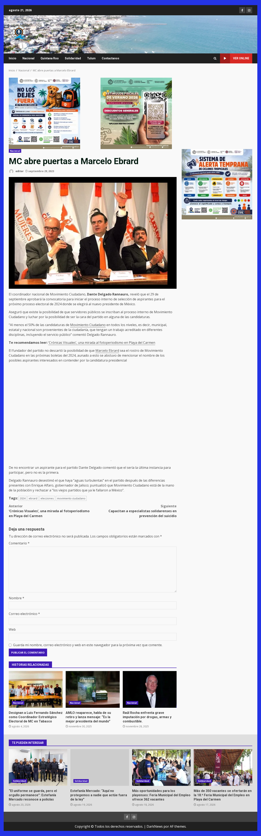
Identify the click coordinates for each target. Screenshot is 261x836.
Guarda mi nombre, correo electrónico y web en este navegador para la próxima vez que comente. (87, 645)
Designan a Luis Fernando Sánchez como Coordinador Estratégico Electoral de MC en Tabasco (36, 689)
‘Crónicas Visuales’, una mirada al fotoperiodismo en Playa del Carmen (101, 342)
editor (19, 171)
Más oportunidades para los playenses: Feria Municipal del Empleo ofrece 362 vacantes (161, 767)
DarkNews (155, 826)
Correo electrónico (24, 614)
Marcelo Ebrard (107, 350)
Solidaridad (73, 58)
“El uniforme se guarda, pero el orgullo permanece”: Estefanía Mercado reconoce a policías (38, 767)
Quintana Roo (50, 58)
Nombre (16, 598)
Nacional (28, 58)
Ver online (241, 58)
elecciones (47, 498)
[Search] (215, 58)
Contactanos (110, 58)
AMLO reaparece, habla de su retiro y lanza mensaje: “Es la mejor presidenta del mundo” (92, 689)
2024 (22, 498)
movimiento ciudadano (71, 498)
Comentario (19, 543)
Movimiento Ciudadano (88, 325)
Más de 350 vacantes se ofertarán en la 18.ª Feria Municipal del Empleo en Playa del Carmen (223, 767)
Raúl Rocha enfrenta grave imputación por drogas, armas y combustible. (150, 689)
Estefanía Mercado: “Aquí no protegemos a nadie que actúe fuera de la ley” (99, 767)
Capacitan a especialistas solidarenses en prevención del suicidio (142, 511)
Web (12, 629)
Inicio (12, 58)
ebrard (33, 498)
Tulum (91, 58)
